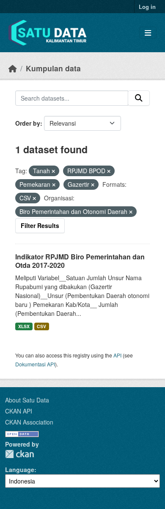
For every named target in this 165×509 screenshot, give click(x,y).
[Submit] (139, 98)
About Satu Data (27, 400)
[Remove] (53, 171)
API (117, 355)
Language (19, 469)
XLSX (24, 326)
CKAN (19, 454)
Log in (147, 7)
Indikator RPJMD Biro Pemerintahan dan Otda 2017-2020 (80, 261)
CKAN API (18, 411)
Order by (27, 123)
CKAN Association (29, 422)
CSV (41, 326)
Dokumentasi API (35, 364)
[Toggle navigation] (148, 33)
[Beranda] (12, 68)
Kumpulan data (53, 68)
